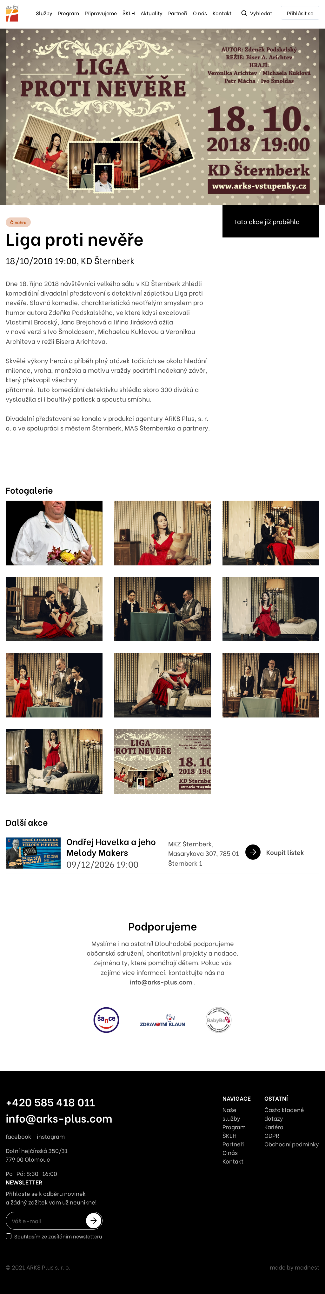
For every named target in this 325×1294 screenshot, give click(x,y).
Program (68, 13)
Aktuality (151, 13)
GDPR (271, 1135)
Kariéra (273, 1126)
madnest (307, 1267)
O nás (200, 13)
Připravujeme (101, 13)
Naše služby (231, 1113)
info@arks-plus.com (162, 981)
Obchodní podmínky (291, 1143)
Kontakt (222, 13)
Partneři (177, 13)
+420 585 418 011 (50, 1101)
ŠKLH (129, 13)
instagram (51, 1136)
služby (44, 13)
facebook (18, 1136)
